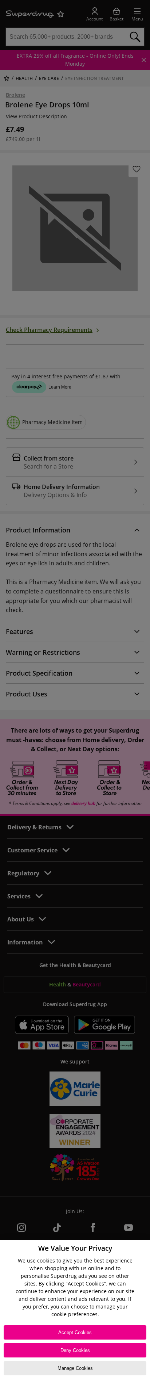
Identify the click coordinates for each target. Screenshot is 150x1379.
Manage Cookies (75, 1368)
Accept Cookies (75, 1332)
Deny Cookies (75, 1350)
